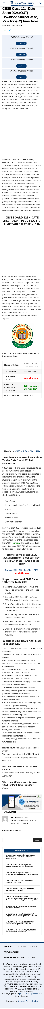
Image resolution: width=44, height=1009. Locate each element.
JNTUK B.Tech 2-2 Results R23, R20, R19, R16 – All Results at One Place (21, 907)
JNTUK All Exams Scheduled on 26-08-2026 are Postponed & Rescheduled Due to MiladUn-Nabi (20, 856)
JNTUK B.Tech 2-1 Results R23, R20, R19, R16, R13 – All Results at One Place (21, 930)
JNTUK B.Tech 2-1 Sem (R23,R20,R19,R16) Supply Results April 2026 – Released (20, 922)
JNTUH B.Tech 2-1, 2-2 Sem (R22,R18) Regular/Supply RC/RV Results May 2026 (19, 865)
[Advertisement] (22, 135)
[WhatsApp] (4, 30)
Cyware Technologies (28, 1001)
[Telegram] (10, 30)
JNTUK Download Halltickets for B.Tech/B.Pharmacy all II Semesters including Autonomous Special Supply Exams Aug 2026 (22, 898)
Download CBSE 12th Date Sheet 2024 (21, 570)
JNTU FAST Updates (28, 993)
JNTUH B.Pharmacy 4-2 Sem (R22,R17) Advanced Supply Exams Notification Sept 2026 (22, 873)
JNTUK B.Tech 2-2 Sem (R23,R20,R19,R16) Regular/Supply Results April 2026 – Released (21, 915)
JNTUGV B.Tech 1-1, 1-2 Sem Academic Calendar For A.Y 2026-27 (19, 881)
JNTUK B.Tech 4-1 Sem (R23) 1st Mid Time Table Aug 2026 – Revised (20, 889)
